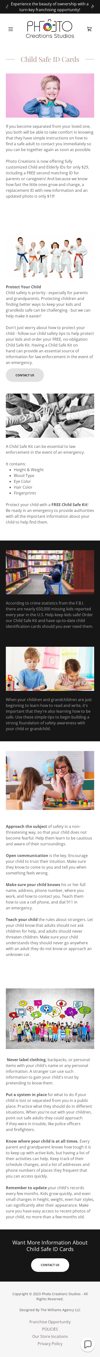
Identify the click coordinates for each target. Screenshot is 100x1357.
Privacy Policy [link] (50, 1343)
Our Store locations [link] (50, 1336)
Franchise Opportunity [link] (50, 1322)
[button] (12, 29)
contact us (25, 375)
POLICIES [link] (50, 1329)
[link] (50, 29)
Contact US (50, 1265)
